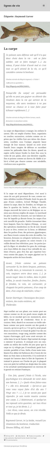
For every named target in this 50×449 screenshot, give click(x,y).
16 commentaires (11, 440)
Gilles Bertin (21, 436)
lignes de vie (12, 5)
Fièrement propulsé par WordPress (15, 446)
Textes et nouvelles (35, 436)
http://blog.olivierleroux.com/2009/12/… (19, 124)
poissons (11, 438)
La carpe (10, 49)
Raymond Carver (20, 438)
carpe (6, 438)
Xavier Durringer (31, 438)
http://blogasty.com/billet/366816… (18, 86)
